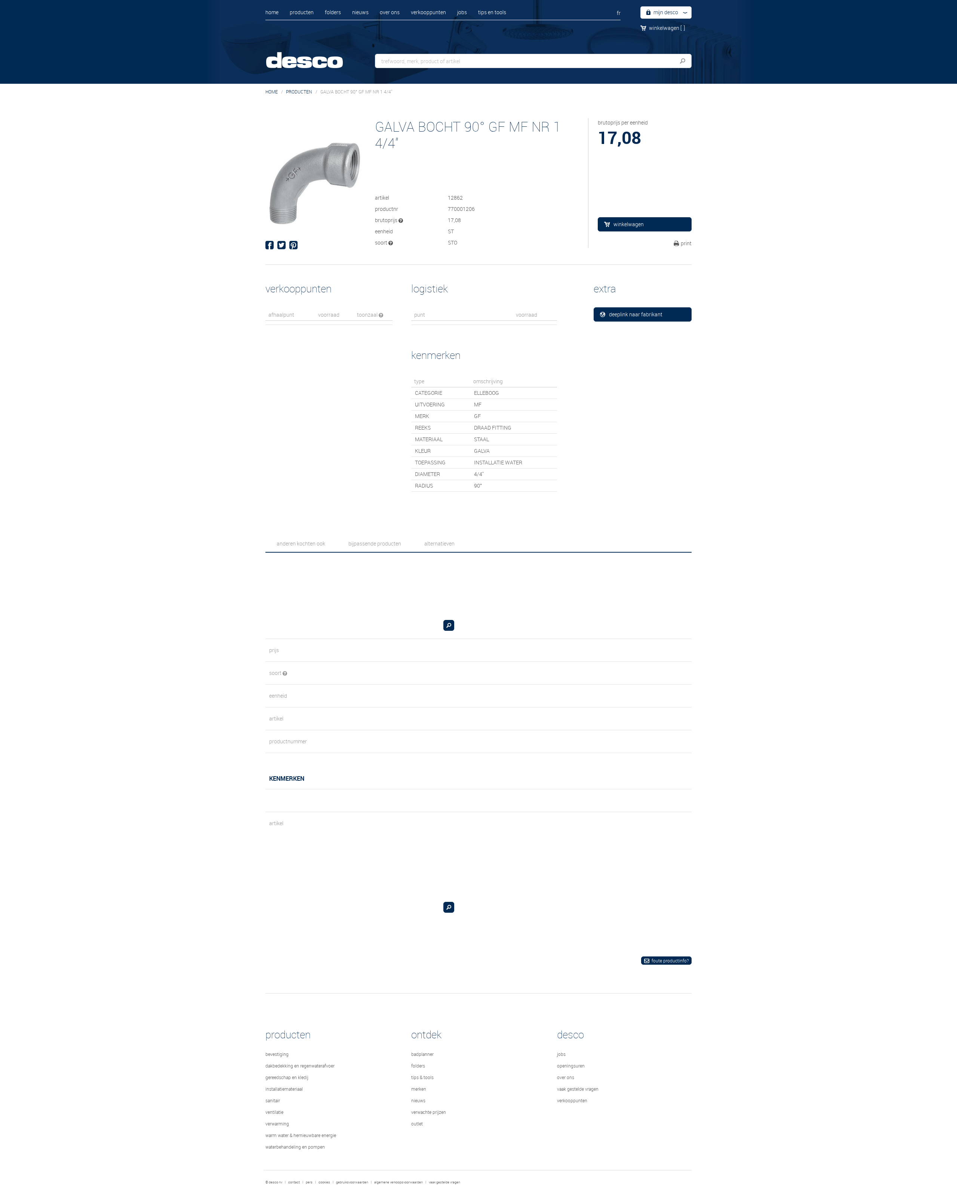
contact (294, 1182)
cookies (324, 1182)
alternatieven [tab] (439, 543)
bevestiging (277, 1054)
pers (309, 1182)
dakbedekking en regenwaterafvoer (300, 1066)
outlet (417, 1124)
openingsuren (571, 1066)
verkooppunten (428, 12)
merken (418, 1089)
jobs (462, 12)
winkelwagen (667, 27)
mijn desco (665, 12)
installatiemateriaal (284, 1089)
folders (333, 12)
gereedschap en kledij (286, 1077)
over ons (390, 12)
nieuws (360, 12)
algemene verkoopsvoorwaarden (398, 1182)
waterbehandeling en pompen (295, 1147)
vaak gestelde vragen (577, 1089)
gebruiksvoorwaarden (352, 1182)
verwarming (277, 1124)
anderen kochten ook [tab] (301, 543)
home (272, 12)
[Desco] (312, 55)
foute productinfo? (670, 961)
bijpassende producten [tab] (374, 543)
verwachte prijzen (428, 1112)
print (686, 243)
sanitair (272, 1100)
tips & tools (422, 1077)
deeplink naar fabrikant (635, 314)
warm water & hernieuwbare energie (300, 1135)
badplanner (422, 1054)
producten (302, 12)
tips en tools (492, 12)
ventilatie (274, 1112)
